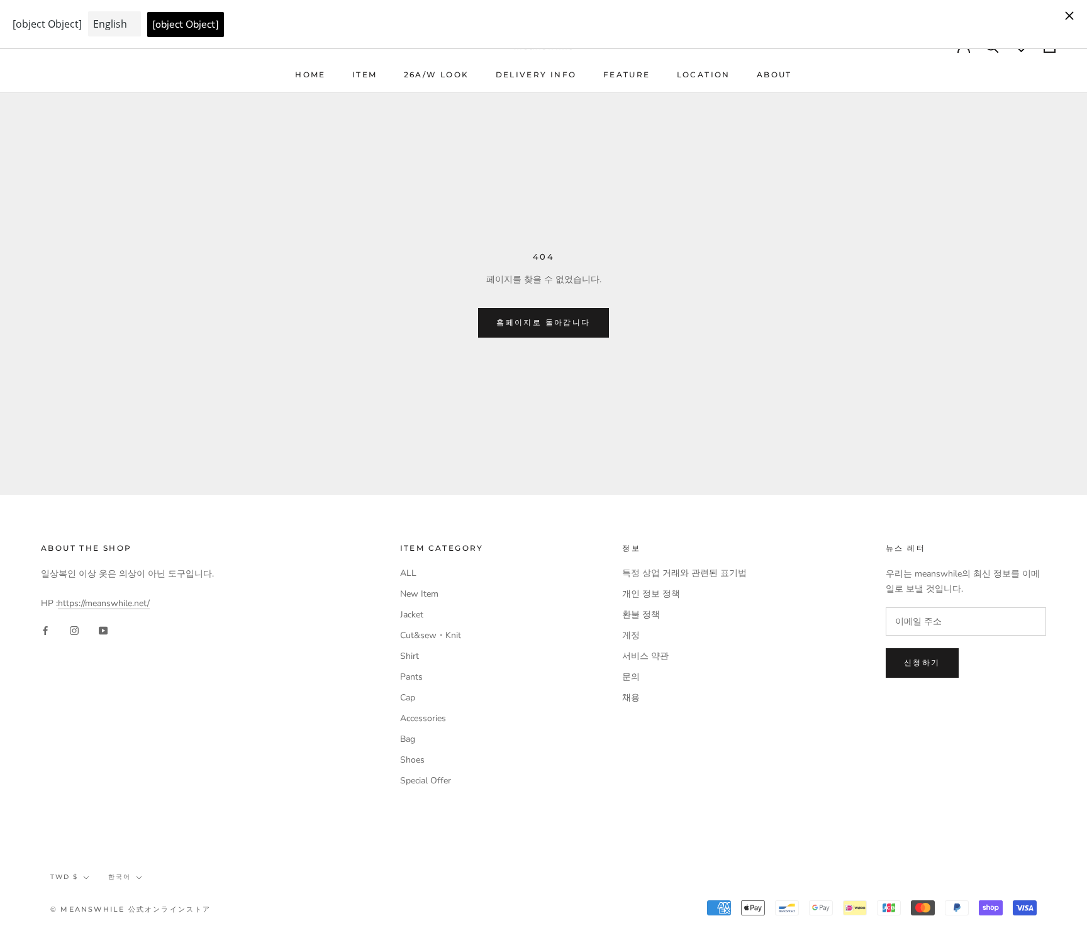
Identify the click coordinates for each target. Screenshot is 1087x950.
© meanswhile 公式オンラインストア (130, 909)
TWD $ (64, 877)
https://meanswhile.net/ (104, 603)
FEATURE (626, 74)
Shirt (409, 656)
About (774, 74)
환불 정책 (641, 615)
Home (310, 74)
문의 (631, 677)
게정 (631, 635)
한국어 (119, 877)
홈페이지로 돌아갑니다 (543, 322)
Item (364, 74)
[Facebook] (45, 630)
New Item (419, 594)
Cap (407, 698)
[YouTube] (103, 630)
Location (703, 74)
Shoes (412, 760)
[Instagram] (74, 630)
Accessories (423, 718)
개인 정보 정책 (651, 594)
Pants (411, 677)
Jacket (411, 615)
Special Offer (425, 781)
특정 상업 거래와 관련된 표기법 (684, 573)
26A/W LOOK (436, 74)
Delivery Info (536, 74)
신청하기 (922, 662)
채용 (631, 698)
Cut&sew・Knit (430, 635)
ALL (408, 573)
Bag (407, 739)
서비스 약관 (645, 656)
